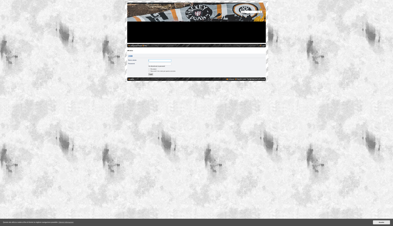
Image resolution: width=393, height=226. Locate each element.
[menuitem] (144, 45)
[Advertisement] (196, 28)
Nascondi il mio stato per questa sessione (162, 71)
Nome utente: (132, 60)
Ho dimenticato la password (157, 66)
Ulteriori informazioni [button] (65, 222)
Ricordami (153, 69)
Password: (131, 63)
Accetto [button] (381, 222)
